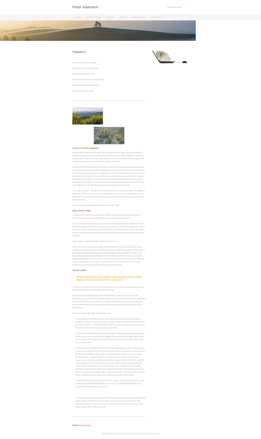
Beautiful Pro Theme (122, 434)
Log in (158, 434)
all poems (86, 425)
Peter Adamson (85, 7)
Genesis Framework (139, 434)
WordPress (151, 434)
